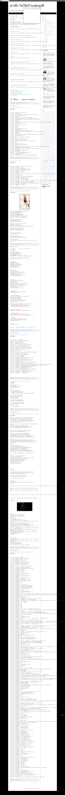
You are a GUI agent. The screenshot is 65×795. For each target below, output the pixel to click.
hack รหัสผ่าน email (51, 123)
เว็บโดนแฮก (20, 244)
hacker (43, 124)
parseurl (53, 136)
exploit (47, 118)
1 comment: (28, 102)
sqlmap (14, 103)
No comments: (28, 243)
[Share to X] (12, 19)
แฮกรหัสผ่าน (51, 180)
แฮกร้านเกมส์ (32, 409)
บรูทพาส (49, 168)
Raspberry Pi (16, 547)
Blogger (39, 788)
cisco (46, 113)
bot (47, 112)
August (45, 41)
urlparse (43, 153)
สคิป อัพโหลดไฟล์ (50, 174)
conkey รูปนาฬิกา (47, 114)
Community (18, 13)
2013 (44, 18)
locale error (50, 130)
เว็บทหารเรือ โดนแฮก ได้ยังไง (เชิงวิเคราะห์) (20, 190)
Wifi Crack (46, 153)
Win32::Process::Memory (52, 153)
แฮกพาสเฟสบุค (43, 180)
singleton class (49, 148)
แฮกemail (53, 179)
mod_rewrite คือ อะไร (15, 160)
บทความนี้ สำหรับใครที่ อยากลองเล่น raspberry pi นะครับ (24, 413)
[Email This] (10, 19)
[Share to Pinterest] (14, 19)
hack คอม (18, 378)
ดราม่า (43, 163)
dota (42, 118)
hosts (43, 125)
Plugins (48, 141)
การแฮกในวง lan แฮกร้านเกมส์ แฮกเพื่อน (20, 381)
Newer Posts (12, 782)
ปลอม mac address (45, 169)
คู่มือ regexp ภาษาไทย (48, 159)
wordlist (48, 154)
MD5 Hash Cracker (46, 104)
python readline (44, 142)
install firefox (50, 125)
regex (53, 143)
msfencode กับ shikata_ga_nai (17, 107)
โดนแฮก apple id (45, 164)
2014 (44, 17)
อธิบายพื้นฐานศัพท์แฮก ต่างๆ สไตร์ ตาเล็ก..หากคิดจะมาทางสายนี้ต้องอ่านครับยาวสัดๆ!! (49, 95)
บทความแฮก (21, 103)
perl (43, 137)
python (52, 141)
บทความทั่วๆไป (26, 378)
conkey (51, 113)
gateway (47, 120)
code (48, 113)
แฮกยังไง (48, 180)
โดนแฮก (14, 244)
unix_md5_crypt (44, 152)
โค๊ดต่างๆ (47, 160)
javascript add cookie (45, 129)
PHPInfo (44, 141)
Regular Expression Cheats (47, 65)
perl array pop (47, 137)
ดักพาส (46, 163)
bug (53, 112)
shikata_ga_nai (49, 147)
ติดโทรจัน (50, 164)
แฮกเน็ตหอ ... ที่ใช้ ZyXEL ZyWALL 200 (49, 83)
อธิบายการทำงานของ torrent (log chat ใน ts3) (22, 552)
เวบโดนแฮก (20, 330)
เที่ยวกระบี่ (46, 165)
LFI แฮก (43, 130)
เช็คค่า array (52, 162)
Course (13, 13)
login (54, 130)
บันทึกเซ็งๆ (52, 168)
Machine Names (48, 131)
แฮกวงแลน (36, 409)
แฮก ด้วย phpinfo (48, 179)
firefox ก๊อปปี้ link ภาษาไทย (46, 119)
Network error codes (52, 135)
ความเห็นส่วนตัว (48, 158)
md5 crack (52, 131)
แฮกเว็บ (50, 181)
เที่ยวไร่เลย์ (50, 165)
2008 (44, 46)
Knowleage (50, 129)
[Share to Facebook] (13, 19)
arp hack (14, 409)
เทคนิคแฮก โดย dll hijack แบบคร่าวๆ (19, 334)
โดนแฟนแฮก (49, 163)
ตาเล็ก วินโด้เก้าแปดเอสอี (27, 5)
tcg (53, 149)
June (45, 43)
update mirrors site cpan (50, 152)
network (48, 135)
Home (10, 13)
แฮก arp (29, 409)
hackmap (52, 124)
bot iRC (50, 112)
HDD (54, 124)
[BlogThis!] (11, 19)
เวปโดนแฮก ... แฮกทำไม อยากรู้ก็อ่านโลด (20, 248)
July (45, 42)
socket (46, 149)
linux (46, 130)
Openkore (44, 136)
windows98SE (44, 154)
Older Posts (37, 782)
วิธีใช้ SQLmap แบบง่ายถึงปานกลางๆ (18, 18)
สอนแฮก (33, 378)
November (45, 37)
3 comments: (29, 329)
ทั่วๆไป (43, 165)
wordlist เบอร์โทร (53, 154)
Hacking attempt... (47, 124)
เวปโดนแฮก (28, 330)
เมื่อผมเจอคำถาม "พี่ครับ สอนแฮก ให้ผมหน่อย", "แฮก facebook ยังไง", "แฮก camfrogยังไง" (48, 53)
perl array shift (53, 137)
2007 (44, 47)
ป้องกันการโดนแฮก (51, 169)
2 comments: (28, 408)
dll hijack (14, 378)
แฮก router (43, 179)
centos (43, 113)
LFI (53, 129)
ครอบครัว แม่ (43, 158)
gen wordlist (50, 120)
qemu (13, 547)
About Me (23, 13)
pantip (49, 136)
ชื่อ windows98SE (47, 162)
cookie (51, 114)
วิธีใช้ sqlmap (25, 103)
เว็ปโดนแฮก (31, 330)
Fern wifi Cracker (52, 118)
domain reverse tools (51, 117)
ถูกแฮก (53, 164)
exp (44, 118)
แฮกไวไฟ (54, 181)
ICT (46, 125)
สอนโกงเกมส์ (49, 175)
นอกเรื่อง (54, 165)
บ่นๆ (45, 168)
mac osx (44, 131)
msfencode (44, 135)
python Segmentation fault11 (51, 142)
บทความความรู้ (17, 103)
